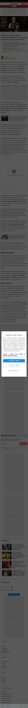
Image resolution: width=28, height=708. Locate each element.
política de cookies (8, 350)
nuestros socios (21, 337)
